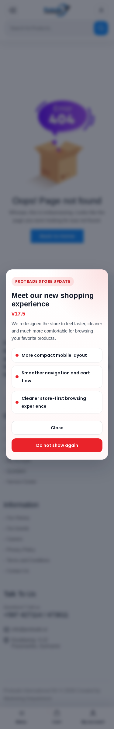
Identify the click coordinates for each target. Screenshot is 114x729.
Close (57, 428)
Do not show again (57, 445)
